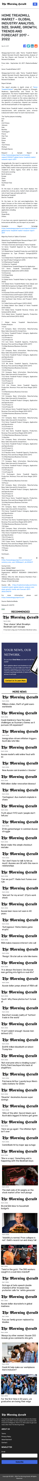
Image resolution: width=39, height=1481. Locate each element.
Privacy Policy (6, 1437)
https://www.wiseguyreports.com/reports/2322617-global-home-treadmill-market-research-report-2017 (20, 231)
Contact (4, 1442)
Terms (4, 1434)
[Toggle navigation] (35, 4)
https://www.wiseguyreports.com (13, 597)
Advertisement (7, 1439)
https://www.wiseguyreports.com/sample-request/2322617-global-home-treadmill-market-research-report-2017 (19, 157)
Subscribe (19, 1462)
